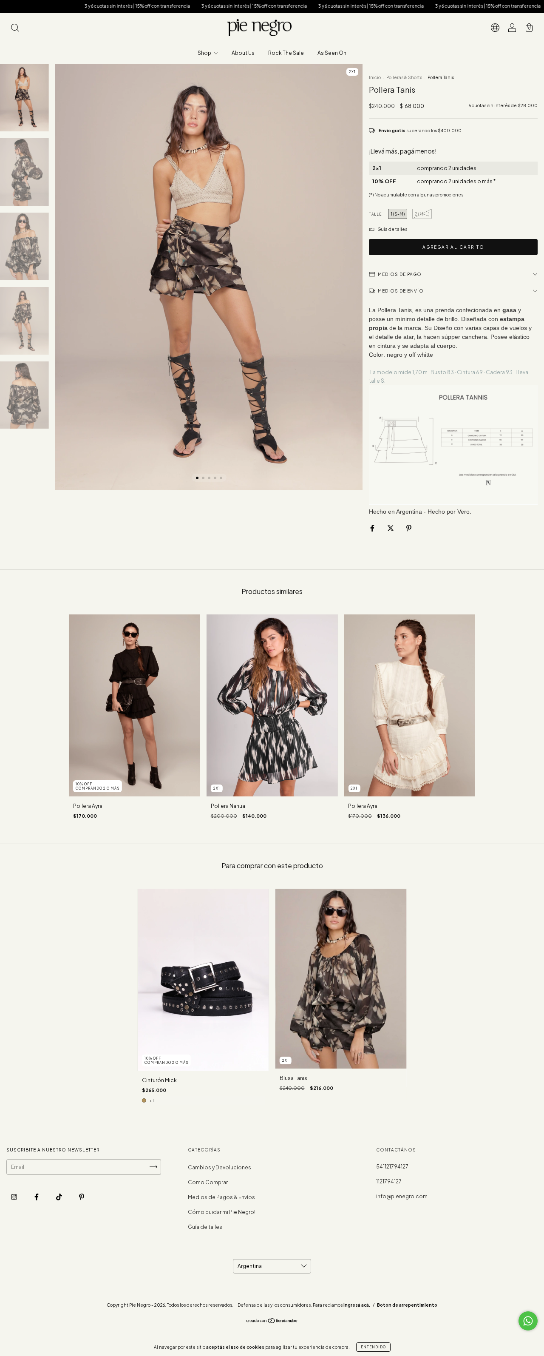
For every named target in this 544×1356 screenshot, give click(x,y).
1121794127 (389, 1181)
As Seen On (331, 53)
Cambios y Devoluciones (219, 1167)
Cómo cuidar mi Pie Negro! (221, 1212)
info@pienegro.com (402, 1196)
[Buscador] (15, 29)
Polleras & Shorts (404, 77)
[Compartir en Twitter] (391, 528)
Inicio (375, 77)
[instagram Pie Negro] (14, 1197)
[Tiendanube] (272, 1322)
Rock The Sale (286, 53)
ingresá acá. (356, 1305)
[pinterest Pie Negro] (81, 1197)
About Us (243, 53)
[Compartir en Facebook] (373, 528)
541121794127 (392, 1166)
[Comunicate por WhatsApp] (528, 1320)
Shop (205, 53)
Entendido (373, 1347)
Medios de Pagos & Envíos (221, 1197)
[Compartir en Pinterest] (408, 528)
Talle (375, 214)
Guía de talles (205, 1227)
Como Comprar (208, 1182)
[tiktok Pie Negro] (59, 1197)
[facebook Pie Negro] (37, 1197)
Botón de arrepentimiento (407, 1305)
